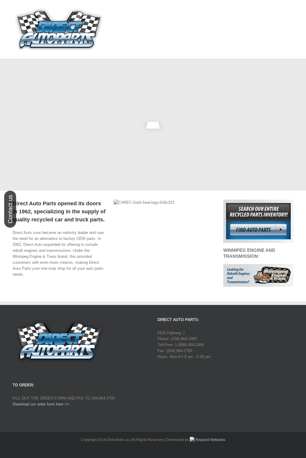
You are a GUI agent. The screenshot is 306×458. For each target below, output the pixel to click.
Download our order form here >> (41, 404)
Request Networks (210, 440)
